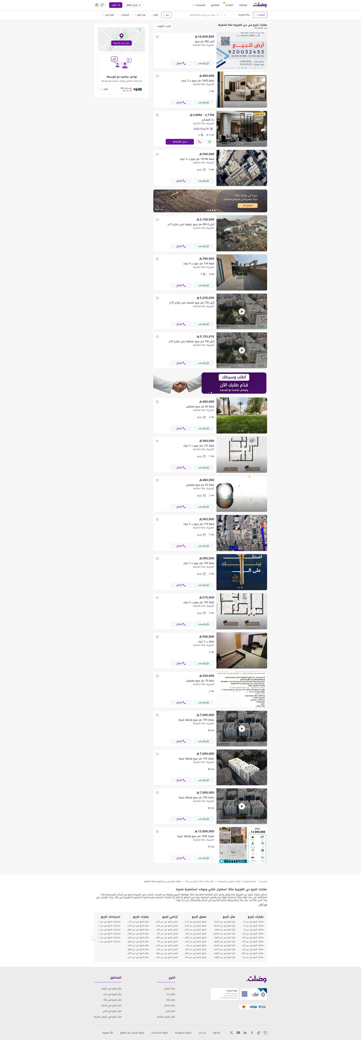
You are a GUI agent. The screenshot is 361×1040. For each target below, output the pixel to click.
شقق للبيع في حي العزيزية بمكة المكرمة (194, 937)
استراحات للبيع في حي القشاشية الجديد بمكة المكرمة (108, 941)
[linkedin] (245, 1032)
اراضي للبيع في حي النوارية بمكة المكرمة (166, 953)
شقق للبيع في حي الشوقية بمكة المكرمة (194, 933)
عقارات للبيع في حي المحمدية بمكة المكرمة (252, 945)
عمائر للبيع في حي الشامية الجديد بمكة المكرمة (137, 933)
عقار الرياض (169, 988)
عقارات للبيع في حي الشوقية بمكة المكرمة (252, 929)
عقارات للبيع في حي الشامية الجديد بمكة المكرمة (252, 921)
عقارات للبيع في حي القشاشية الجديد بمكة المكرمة (252, 941)
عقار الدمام (169, 1005)
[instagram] (265, 1032)
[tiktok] (258, 1032)
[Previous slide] (267, 937)
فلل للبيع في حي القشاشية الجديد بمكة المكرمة (223, 945)
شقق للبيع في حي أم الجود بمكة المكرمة (194, 921)
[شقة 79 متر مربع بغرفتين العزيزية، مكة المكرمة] (241, 707)
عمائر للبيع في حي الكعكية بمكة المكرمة (137, 953)
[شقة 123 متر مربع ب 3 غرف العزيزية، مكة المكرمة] (241, 472)
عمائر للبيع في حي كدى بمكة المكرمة (137, 957)
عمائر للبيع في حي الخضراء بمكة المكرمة (137, 925)
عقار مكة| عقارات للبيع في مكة (199, 881)
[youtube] (238, 1032)
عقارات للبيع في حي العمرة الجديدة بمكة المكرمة (252, 933)
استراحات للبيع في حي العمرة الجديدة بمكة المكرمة (108, 929)
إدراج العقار (131, 5)
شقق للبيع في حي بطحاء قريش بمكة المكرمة (194, 957)
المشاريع (215, 5)
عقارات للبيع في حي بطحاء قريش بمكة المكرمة (252, 957)
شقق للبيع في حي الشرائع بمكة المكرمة (194, 929)
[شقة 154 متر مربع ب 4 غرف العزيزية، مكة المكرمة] (241, 290)
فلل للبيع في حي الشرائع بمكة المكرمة (223, 925)
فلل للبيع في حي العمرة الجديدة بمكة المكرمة (223, 933)
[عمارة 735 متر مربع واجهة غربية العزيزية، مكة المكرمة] (241, 784)
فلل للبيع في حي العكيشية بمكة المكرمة (223, 929)
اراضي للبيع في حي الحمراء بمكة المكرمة (166, 925)
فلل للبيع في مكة (112, 1000)
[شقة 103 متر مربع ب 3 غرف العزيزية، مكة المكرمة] (241, 589)
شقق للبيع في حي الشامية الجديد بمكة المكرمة (194, 925)
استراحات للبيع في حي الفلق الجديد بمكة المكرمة (108, 937)
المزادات (229, 5)
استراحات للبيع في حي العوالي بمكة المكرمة (108, 933)
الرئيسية (263, 881)
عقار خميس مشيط (166, 1017)
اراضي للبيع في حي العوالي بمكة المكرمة (166, 937)
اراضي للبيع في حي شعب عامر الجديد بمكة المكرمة (166, 957)
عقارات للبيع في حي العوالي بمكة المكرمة (252, 937)
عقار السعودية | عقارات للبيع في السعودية (237, 881)
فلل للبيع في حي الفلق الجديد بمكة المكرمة (223, 941)
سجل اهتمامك (179, 141)
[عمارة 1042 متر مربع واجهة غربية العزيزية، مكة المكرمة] (241, 862)
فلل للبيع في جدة (112, 994)
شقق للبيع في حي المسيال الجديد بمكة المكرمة (194, 945)
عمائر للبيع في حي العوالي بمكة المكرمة (137, 949)
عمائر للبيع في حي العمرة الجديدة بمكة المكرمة (137, 945)
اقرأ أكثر (263, 905)
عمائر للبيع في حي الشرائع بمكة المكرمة (137, 937)
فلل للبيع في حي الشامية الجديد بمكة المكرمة (223, 921)
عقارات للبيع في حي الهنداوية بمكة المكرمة (252, 953)
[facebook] (252, 1032)
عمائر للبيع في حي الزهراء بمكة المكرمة (137, 929)
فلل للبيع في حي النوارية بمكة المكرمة (223, 953)
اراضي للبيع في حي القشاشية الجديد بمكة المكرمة (166, 941)
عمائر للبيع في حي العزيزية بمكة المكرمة (137, 941)
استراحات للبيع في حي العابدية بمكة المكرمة (108, 925)
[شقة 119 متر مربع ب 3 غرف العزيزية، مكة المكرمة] (241, 550)
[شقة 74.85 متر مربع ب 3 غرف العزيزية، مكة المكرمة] (241, 107)
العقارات (261, 15)
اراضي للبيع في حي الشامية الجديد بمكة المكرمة (166, 929)
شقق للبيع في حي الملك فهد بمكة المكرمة (194, 949)
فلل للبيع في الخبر (112, 1011)
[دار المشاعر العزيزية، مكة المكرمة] (241, 146)
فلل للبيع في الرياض (111, 988)
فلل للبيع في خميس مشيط (107, 1017)
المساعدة (200, 5)
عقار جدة (171, 994)
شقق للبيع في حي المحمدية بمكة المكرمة (194, 941)
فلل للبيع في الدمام (111, 1005)
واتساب (202, 63)
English (106, 1033)
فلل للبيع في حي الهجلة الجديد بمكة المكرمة (223, 957)
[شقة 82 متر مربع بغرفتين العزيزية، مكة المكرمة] (241, 433)
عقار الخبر (170, 1011)
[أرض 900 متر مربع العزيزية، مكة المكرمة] (241, 68)
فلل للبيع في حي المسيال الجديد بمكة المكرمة (223, 949)
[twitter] (231, 1032)
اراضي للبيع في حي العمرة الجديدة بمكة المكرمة (166, 933)
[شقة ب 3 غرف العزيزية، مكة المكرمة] (241, 668)
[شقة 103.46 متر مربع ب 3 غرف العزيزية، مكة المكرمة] (241, 185)
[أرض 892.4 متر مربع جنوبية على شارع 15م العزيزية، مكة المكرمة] (241, 250)
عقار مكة (171, 1000)
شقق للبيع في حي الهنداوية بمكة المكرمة (194, 953)
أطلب (105, 89)
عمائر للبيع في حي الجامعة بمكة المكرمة (137, 921)
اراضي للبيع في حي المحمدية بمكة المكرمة (166, 945)
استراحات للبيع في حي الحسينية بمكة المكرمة (108, 921)
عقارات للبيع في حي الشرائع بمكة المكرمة (252, 925)
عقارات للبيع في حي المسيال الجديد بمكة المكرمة (252, 949)
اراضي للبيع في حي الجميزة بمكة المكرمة (166, 921)
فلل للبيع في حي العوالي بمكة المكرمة (223, 937)
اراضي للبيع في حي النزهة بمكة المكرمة (166, 949)
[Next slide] (94, 937)
